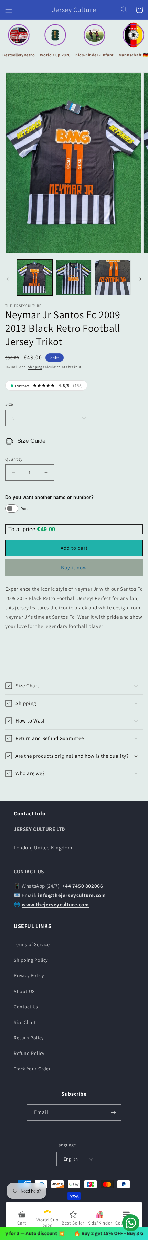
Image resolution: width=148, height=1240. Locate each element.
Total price (22, 529)
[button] (8, 9)
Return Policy (29, 1038)
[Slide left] (7, 279)
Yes (24, 508)
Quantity (13, 459)
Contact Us (26, 1007)
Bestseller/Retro (18, 54)
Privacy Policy (29, 975)
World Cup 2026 (55, 54)
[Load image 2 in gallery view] (74, 278)
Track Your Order (32, 1069)
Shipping (35, 367)
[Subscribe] (113, 1112)
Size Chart (25, 1022)
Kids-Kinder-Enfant (94, 54)
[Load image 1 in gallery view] (35, 278)
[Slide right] (140, 279)
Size (9, 404)
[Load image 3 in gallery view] (113, 278)
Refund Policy (29, 1053)
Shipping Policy (31, 960)
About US (24, 991)
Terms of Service (32, 944)
